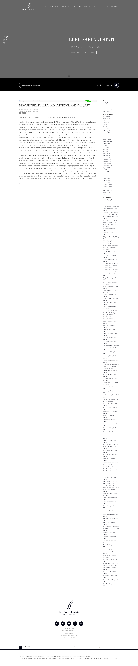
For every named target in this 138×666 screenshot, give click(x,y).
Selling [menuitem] (71, 6)
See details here (71, 117)
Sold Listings (106, 111)
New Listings (106, 105)
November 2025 (107, 137)
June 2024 (106, 172)
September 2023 (107, 190)
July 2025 (105, 145)
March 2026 (106, 128)
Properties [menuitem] (53, 6)
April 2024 (106, 176)
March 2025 (106, 153)
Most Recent (106, 116)
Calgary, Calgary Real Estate (110, 245)
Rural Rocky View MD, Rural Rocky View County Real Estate (110, 477)
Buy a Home (75, 52)
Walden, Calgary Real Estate (110, 565)
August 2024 (106, 167)
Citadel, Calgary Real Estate (110, 263)
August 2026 (106, 118)
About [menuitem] (91, 6)
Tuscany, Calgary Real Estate (110, 549)
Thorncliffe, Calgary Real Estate (30, 111)
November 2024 (107, 161)
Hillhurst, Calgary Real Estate (111, 364)
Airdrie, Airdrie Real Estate (110, 204)
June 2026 (106, 122)
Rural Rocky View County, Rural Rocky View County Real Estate (110, 471)
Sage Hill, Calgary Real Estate (111, 487)
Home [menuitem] (45, 6)
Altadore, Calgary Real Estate (111, 206)
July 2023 (105, 194)
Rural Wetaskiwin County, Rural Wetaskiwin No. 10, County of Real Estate (110, 483)
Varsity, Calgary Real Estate (110, 563)
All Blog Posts (106, 103)
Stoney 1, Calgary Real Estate (111, 526)
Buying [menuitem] (62, 6)
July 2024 (105, 170)
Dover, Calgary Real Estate (110, 310)
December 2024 (107, 159)
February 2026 (107, 130)
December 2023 (107, 184)
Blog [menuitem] (85, 6)
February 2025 (107, 155)
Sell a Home (90, 52)
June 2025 (106, 147)
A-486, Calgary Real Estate (110, 200)
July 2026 (105, 120)
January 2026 (106, 133)
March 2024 (106, 178)
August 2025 (106, 143)
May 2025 (106, 149)
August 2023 (106, 192)
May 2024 (106, 174)
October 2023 (107, 188)
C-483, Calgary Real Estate (110, 243)
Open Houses (107, 107)
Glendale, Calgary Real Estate (111, 345)
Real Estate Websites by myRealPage (111, 647)
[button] (4, 37)
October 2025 (107, 139)
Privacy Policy (99, 647)
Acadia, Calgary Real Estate (110, 202)
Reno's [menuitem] (79, 6)
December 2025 (107, 135)
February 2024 (107, 180)
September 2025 (107, 141)
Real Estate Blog (107, 109)
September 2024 (107, 165)
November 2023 (107, 186)
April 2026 (106, 126)
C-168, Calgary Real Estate (110, 241)
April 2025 (106, 151)
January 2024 (106, 182)
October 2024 (107, 163)
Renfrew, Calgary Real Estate (111, 444)
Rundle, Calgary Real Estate (110, 462)
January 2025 (106, 157)
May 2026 (106, 124)
